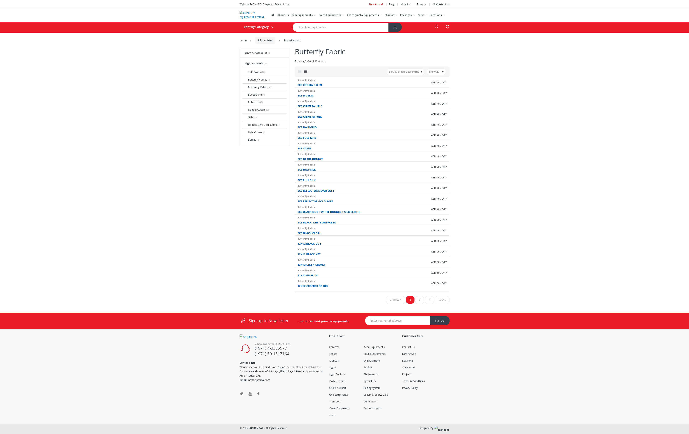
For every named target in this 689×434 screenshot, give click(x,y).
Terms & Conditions (413, 381)
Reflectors (254, 102)
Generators (370, 401)
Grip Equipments (338, 394)
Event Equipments (329, 15)
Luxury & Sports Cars (376, 394)
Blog (391, 4)
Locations (436, 15)
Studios (389, 15)
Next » (442, 300)
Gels (250, 117)
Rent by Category (256, 27)
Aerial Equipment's (374, 347)
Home (243, 40)
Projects (421, 4)
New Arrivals (409, 353)
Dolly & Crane (337, 381)
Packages (406, 15)
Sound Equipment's (375, 353)
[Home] (273, 15)
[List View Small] (305, 71)
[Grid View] (300, 71)
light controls (265, 40)
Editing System (372, 388)
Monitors (334, 360)
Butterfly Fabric (258, 87)
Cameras (334, 347)
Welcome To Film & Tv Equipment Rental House (264, 4)
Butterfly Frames (257, 79)
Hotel (332, 415)
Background (255, 94)
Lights (332, 367)
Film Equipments (302, 15)
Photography (371, 374)
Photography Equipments (363, 15)
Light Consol (255, 132)
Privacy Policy (410, 388)
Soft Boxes (254, 72)
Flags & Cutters (257, 109)
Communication (373, 408)
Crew (421, 15)
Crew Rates (408, 367)
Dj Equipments (372, 360)
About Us (283, 15)
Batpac (252, 139)
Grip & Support (337, 388)
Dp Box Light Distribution (262, 124)
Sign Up (439, 320)
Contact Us (442, 4)
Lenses (333, 353)
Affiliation (405, 4)
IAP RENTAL (256, 428)
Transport (335, 401)
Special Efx (370, 381)
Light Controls (254, 63)
